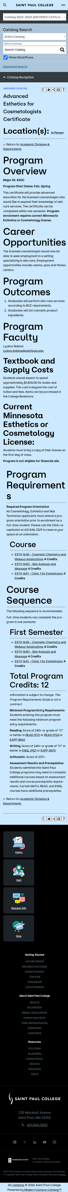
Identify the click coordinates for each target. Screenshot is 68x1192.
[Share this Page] (53, 89)
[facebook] (15, 1142)
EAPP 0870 (48, 750)
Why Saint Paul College (34, 966)
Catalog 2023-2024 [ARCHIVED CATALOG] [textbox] (34, 17)
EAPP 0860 (17, 739)
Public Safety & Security (35, 1022)
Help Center (34, 1068)
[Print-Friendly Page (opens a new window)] (58, 89)
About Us (34, 1002)
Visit (18, 880)
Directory (35, 1063)
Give (18, 936)
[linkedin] (34, 1142)
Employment (34, 1027)
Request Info (18, 908)
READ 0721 (32, 735)
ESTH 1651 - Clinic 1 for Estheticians (39, 573)
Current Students (34, 986)
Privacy (62, 1175)
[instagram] (54, 1142)
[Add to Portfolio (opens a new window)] (49, 89)
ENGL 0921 (29, 750)
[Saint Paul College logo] (34, 5)
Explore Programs (34, 971)
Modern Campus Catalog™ (42, 1189)
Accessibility (34, 1053)
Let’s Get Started (34, 961)
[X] (24, 1142)
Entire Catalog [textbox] (15, 36)
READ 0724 (51, 735)
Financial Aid (34, 981)
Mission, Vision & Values (34, 1012)
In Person (57, 132)
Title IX (34, 1074)
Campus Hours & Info (34, 1017)
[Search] (62, 50)
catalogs (18, 1185)
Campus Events (34, 1058)
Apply (18, 852)
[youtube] (44, 1142)
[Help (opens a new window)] (63, 89)
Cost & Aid (34, 976)
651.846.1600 (37, 1125)
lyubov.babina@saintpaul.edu (23, 350)
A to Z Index (34, 1048)
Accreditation (34, 1007)
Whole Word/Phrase (21, 57)
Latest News (34, 1033)
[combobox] (34, 17)
